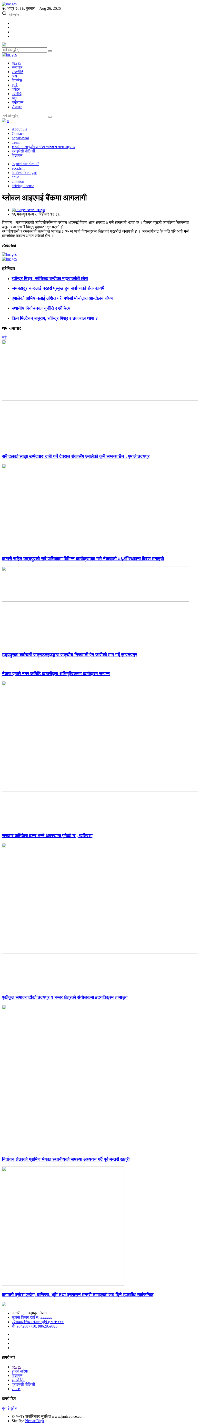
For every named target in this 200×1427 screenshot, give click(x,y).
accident (18, 168)
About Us (19, 129)
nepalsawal (20, 138)
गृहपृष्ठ (16, 63)
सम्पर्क (16, 1389)
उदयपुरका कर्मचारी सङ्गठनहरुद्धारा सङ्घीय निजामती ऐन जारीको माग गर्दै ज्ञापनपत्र (69, 654)
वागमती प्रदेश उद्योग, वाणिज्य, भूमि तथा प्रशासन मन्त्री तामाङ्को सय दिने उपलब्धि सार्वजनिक (77, 1294)
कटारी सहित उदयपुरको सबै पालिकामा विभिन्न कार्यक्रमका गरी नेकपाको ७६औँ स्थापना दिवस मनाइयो (83, 558)
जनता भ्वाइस (35, 210)
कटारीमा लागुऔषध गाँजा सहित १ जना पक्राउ (43, 147)
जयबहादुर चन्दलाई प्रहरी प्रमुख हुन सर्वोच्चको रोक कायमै (58, 288)
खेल (14, 98)
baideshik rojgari (24, 173)
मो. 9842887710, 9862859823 (35, 1326)
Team (16, 142)
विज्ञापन (17, 155)
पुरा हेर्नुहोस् (9, 1408)
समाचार (17, 67)
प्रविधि (16, 94)
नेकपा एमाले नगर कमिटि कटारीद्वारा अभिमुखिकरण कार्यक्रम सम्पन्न (56, 673)
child (15, 177)
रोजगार (17, 107)
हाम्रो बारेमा (20, 1371)
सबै (4, 337)
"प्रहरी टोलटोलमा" (25, 164)
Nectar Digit (34, 1421)
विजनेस (17, 80)
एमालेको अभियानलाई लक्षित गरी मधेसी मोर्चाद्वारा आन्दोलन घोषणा (63, 298)
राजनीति (17, 72)
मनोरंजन (17, 102)
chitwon (18, 181)
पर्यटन (16, 89)
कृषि (15, 85)
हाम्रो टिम (18, 1380)
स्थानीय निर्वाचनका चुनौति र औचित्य (41, 308)
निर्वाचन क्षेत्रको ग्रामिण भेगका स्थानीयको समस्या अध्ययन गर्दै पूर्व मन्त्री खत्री (66, 1159)
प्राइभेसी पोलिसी (23, 151)
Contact (18, 133)
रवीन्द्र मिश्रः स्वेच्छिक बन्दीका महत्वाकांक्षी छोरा (50, 278)
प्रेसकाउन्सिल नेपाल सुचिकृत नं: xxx (38, 1322)
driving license (23, 186)
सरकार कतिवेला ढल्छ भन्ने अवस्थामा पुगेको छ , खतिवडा (47, 835)
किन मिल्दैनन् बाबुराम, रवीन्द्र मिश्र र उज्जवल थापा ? (55, 318)
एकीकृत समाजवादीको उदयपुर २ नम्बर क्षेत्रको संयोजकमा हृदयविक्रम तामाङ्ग (65, 997)
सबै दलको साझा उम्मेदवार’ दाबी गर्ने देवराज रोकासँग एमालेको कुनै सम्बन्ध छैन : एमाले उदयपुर (76, 456)
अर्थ (14, 76)
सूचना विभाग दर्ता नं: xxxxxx (32, 1317)
